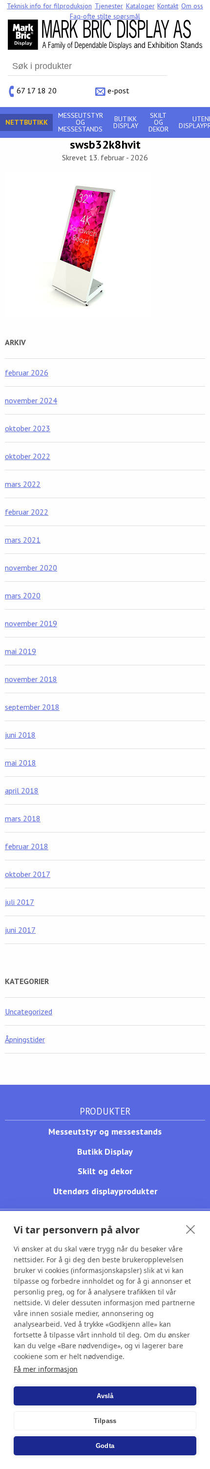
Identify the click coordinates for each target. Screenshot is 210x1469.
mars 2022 (23, 484)
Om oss (192, 5)
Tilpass (105, 1421)
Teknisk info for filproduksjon (49, 5)
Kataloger (140, 5)
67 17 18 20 (37, 90)
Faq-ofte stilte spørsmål (105, 16)
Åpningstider (25, 1039)
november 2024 (31, 400)
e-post (118, 90)
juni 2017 (20, 930)
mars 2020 (23, 595)
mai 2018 (20, 762)
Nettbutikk (26, 122)
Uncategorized (28, 1011)
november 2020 (31, 567)
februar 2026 (26, 372)
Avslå (105, 1396)
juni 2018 (20, 735)
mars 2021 (23, 540)
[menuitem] (50, 6)
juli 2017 (19, 902)
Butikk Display (125, 122)
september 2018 (32, 707)
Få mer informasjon (46, 1369)
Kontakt (167, 5)
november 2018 (31, 679)
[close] (190, 1229)
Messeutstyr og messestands (80, 122)
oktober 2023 (27, 428)
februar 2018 (26, 846)
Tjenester (109, 5)
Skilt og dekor (158, 122)
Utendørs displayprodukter (105, 1191)
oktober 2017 (27, 874)
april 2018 (22, 790)
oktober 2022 (27, 456)
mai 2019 (20, 651)
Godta (105, 1445)
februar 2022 (26, 512)
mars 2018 (23, 818)
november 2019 (31, 623)
